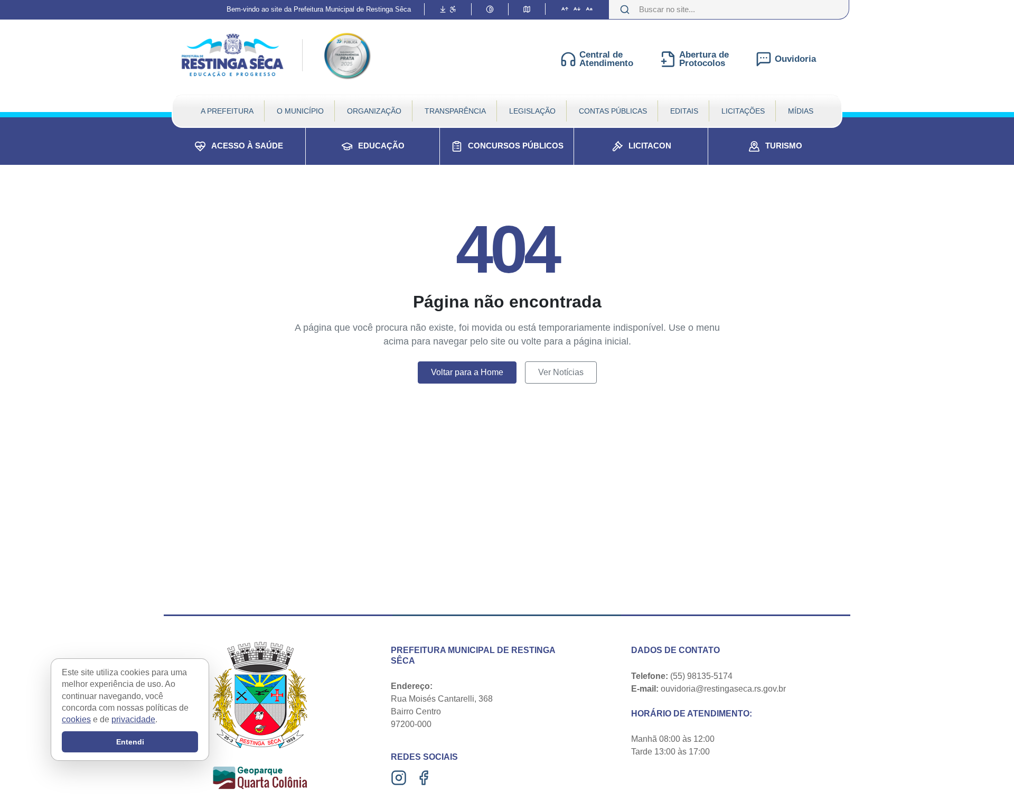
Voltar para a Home (467, 372)
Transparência (455, 111)
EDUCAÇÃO (381, 145)
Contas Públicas (613, 111)
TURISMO (783, 145)
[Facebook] (425, 778)
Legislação (532, 111)
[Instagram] (400, 778)
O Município (300, 111)
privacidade (133, 719)
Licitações (743, 111)
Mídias (800, 111)
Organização (374, 111)
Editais (684, 111)
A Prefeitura (227, 111)
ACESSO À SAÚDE (247, 145)
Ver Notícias (561, 372)
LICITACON (649, 145)
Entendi (130, 742)
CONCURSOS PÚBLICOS (516, 145)
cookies (76, 719)
